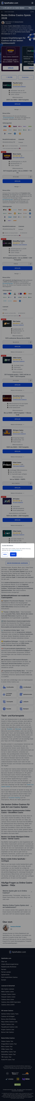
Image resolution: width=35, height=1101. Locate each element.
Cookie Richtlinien (15, 550)
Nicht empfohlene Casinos (9, 977)
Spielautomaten (27, 694)
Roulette (8, 708)
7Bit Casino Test (6, 1057)
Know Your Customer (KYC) (21, 1067)
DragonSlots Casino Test (9, 1044)
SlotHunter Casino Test (8, 1054)
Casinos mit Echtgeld (7, 1016)
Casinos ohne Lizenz (7, 999)
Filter (10, 77)
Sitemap (29, 1068)
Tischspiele (9, 701)
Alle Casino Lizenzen (7, 989)
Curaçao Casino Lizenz (8, 994)
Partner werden (6, 972)
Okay (13, 554)
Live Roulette (10, 687)
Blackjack (26, 708)
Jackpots (25, 701)
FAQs (30, 8)
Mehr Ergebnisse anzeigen (17, 563)
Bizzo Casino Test (6, 1046)
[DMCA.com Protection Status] (17, 1084)
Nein (5, 554)
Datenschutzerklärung (9, 1065)
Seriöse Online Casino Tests (9, 1014)
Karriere (3, 969)
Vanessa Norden (18, 21)
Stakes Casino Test (7, 1041)
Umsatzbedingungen (8, 117)
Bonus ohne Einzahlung (8, 1019)
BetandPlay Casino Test (8, 1052)
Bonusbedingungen (8, 199)
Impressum (27, 1065)
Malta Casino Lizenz (7, 991)
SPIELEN (10, 68)
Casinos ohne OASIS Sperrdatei (11, 1002)
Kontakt (3, 980)
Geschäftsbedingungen (8, 1067)
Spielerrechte (5, 974)
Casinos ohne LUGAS (7, 1004)
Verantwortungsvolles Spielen (16, 1068)
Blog (25, 1068)
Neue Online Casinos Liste (9, 1021)
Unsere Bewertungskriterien (9, 964)
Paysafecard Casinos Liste (9, 1027)
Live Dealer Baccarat (9, 694)
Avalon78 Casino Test (8, 1059)
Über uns (4, 961)
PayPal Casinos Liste (7, 1024)
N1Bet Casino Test (7, 1049)
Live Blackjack (27, 687)
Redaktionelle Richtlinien (8, 967)
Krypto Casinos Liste (7, 1029)
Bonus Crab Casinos (7, 1032)
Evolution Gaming (14, 797)
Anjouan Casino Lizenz (8, 997)
